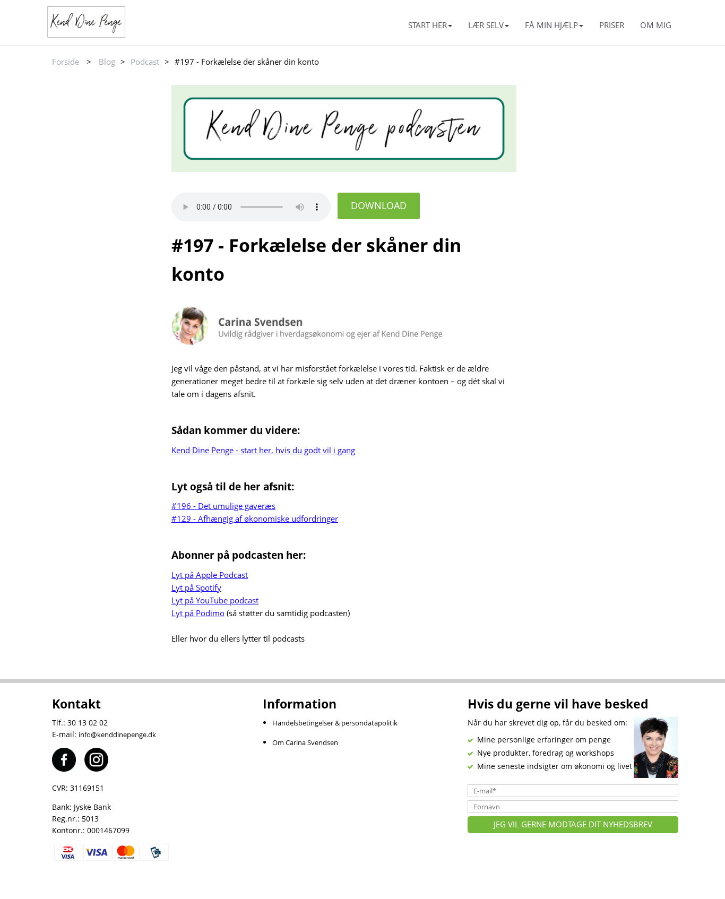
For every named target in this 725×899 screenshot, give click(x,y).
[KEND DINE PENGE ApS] (120, 21)
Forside (65, 61)
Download (379, 205)
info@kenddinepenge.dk (117, 734)
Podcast (145, 61)
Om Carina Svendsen (305, 742)
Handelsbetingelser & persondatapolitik (335, 723)
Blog (107, 61)
